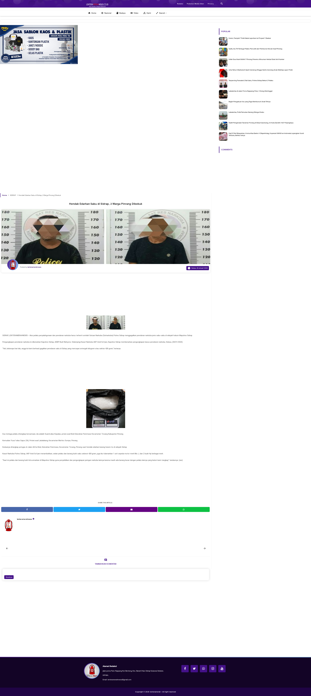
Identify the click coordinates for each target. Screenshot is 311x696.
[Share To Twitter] (79, 509)
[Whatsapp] (203, 668)
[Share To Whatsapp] (184, 509)
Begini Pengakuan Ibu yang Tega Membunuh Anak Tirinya (249, 102)
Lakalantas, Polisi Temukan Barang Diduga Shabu (246, 112)
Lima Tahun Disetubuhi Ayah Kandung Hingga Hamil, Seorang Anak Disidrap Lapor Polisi (261, 70)
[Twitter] (194, 668)
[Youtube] (222, 668)
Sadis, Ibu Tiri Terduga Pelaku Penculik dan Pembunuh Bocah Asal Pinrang (255, 49)
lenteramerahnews (24, 519)
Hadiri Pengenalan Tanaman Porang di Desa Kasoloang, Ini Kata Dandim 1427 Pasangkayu (261, 123)
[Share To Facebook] (27, 509)
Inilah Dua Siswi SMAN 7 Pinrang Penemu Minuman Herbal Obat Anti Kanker (256, 59)
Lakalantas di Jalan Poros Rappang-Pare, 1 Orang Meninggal (250, 91)
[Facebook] (185, 668)
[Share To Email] (131, 509)
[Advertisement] (73, 112)
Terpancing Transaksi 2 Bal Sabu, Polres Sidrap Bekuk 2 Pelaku (251, 80)
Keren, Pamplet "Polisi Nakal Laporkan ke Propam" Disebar (250, 38)
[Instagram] (212, 668)
